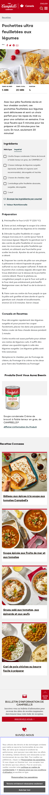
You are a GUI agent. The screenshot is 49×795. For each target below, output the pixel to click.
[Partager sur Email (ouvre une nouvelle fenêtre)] (17, 45)
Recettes (6, 17)
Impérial (18, 149)
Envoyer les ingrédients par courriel (24, 198)
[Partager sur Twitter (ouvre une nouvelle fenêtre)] (10, 45)
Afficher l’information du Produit (20, 427)
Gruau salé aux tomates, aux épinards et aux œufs (21, 612)
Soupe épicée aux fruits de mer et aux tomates (24, 555)
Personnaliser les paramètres (33, 759)
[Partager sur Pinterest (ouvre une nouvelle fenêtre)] (14, 45)
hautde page (45, 697)
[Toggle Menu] (46, 8)
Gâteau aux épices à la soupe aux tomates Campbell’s (24, 498)
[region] (24, 766)
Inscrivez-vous (24, 719)
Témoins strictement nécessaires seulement (24, 783)
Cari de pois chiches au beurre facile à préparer (22, 668)
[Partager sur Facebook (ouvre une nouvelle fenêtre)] (7, 45)
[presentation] (24, 472)
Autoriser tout (24, 790)
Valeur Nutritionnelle (15, 205)
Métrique (8, 149)
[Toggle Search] (41, 8)
